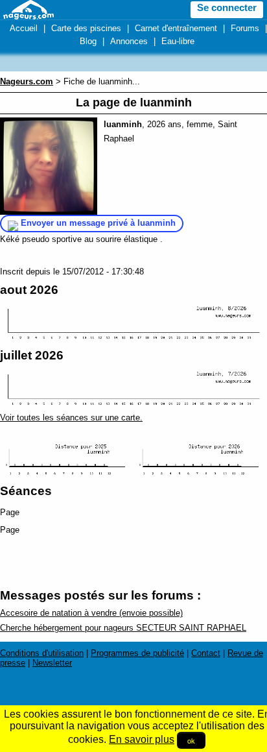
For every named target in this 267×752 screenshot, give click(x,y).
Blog (88, 41)
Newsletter (52, 663)
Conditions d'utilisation (42, 653)
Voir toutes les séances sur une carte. (71, 417)
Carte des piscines (86, 28)
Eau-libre (177, 41)
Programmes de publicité (137, 653)
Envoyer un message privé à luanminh (98, 223)
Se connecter (227, 8)
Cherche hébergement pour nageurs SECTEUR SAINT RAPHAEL (123, 628)
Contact (205, 653)
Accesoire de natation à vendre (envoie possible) (91, 613)
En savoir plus (141, 739)
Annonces (129, 41)
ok (191, 740)
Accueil (24, 28)
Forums (245, 28)
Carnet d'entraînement (176, 28)
